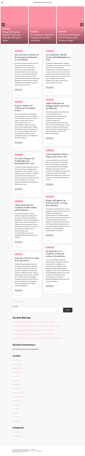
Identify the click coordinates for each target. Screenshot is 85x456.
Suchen (15, 306)
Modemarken (6, 28)
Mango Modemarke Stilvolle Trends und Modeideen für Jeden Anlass (11, 36)
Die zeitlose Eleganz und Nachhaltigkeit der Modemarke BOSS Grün (24, 161)
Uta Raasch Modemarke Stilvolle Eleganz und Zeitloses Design (69, 37)
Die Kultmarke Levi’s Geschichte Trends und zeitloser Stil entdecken (55, 253)
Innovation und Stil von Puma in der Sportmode (27, 259)
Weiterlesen (18, 89)
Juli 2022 (16, 405)
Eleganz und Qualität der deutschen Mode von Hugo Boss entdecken (56, 203)
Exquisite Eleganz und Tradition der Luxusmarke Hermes (25, 108)
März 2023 (16, 389)
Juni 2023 (16, 376)
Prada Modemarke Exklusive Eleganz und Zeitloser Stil (57, 155)
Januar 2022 (17, 421)
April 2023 (16, 385)
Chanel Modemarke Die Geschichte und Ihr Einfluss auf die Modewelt (26, 207)
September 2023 (18, 368)
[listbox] (42, 24)
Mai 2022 (16, 413)
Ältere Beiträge (18, 302)
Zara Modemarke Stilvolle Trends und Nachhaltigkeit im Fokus (58, 57)
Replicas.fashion (32, 451)
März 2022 (16, 417)
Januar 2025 (17, 360)
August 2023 (17, 372)
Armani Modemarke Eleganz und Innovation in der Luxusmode (34, 322)
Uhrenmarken (17, 452)
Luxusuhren (17, 432)
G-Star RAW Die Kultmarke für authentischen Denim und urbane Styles (37, 338)
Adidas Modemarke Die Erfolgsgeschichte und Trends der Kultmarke (57, 106)
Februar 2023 (17, 393)
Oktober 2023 (17, 364)
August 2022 (17, 401)
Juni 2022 (16, 409)
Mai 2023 (16, 380)
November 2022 (18, 397)
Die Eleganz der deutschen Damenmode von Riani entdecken (42, 37)
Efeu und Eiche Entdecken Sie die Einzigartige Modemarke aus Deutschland (27, 57)
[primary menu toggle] (2, 2)
